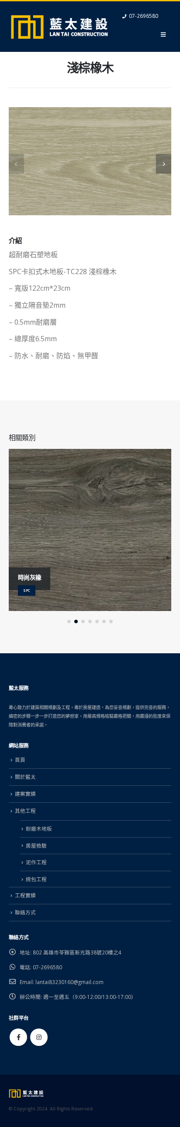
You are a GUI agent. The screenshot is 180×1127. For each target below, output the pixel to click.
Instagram (39, 1037)
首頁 (20, 759)
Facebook (18, 1037)
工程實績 (25, 895)
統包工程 (36, 879)
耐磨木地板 (39, 828)
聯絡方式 (25, 912)
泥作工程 (36, 862)
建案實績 (25, 793)
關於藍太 (25, 776)
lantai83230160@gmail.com (69, 981)
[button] (69, 621)
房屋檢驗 (36, 845)
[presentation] (16, 163)
